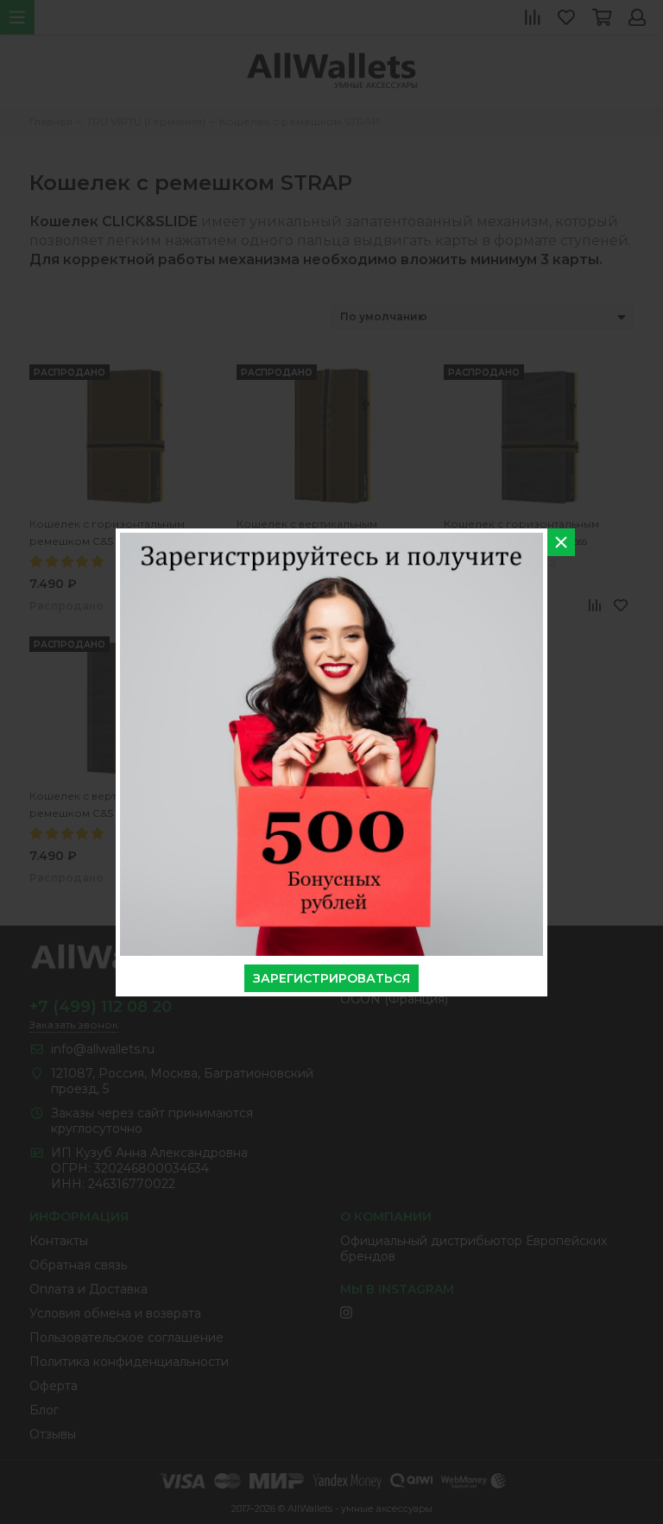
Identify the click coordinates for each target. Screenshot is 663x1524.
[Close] (561, 542)
